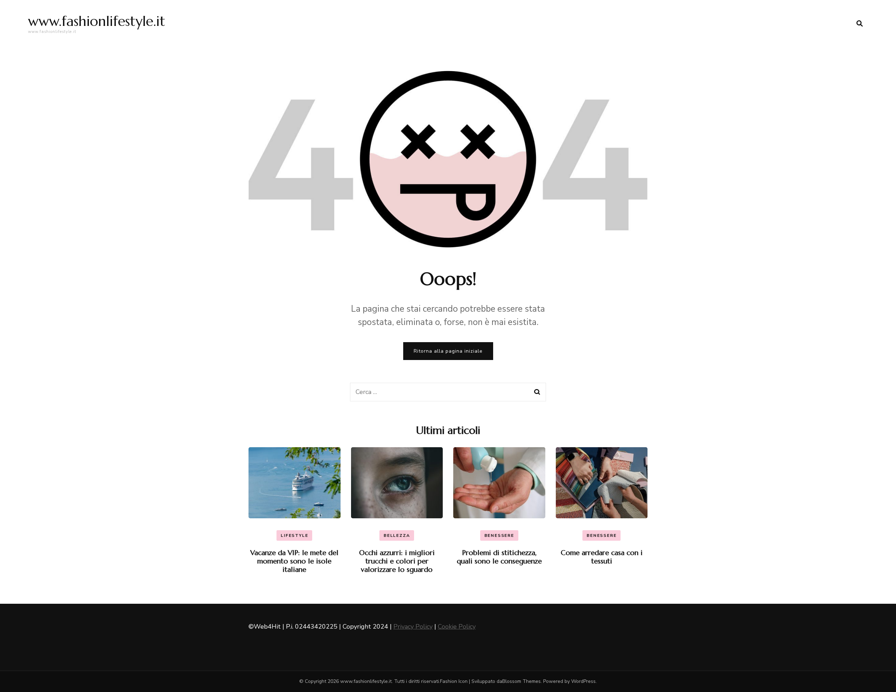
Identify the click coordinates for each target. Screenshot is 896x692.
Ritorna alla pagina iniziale (448, 351)
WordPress (583, 681)
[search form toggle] (859, 23)
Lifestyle (294, 535)
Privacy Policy (413, 626)
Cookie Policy (457, 626)
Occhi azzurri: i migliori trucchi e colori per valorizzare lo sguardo (397, 561)
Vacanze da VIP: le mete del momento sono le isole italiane (294, 561)
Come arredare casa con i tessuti (602, 557)
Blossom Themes (521, 681)
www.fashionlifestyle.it (96, 21)
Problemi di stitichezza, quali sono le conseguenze (499, 557)
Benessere (499, 535)
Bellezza (397, 535)
